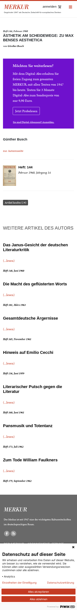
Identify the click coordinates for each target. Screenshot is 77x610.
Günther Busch (16, 46)
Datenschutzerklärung (60, 582)
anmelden (49, 6)
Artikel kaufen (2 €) (15, 202)
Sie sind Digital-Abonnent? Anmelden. (33, 122)
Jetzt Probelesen (26, 111)
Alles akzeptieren (38, 591)
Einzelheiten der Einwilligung (19, 582)
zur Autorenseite (13, 151)
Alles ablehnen (38, 599)
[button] (70, 7)
